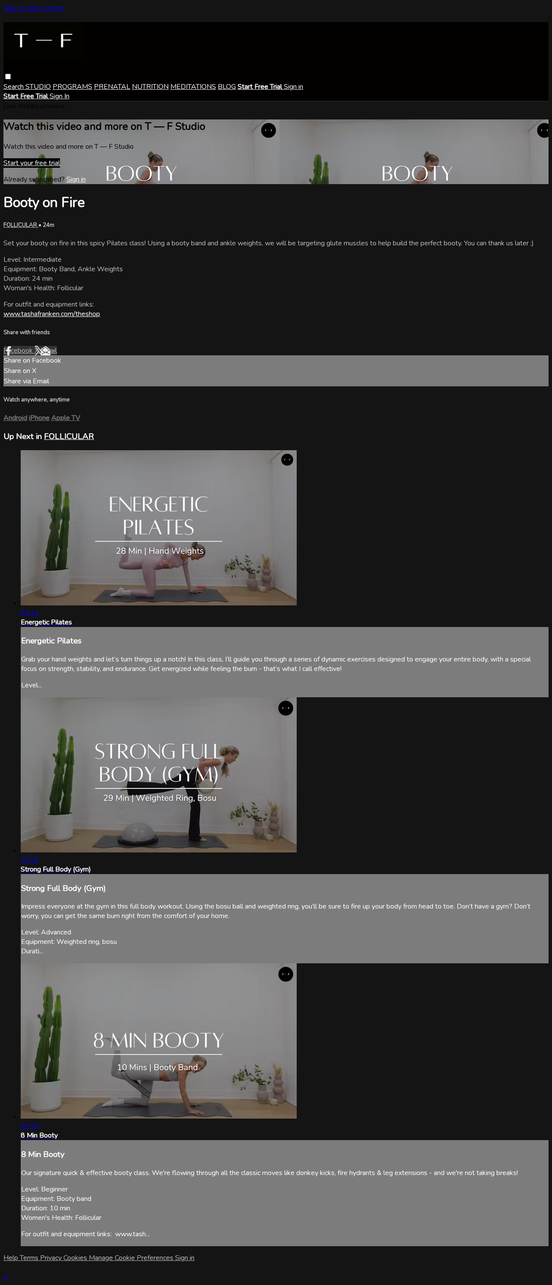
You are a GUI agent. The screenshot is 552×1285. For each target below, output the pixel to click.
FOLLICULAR (20, 225)
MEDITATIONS (193, 86)
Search (14, 86)
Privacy (51, 1258)
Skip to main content (34, 8)
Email (49, 350)
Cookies (76, 1258)
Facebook (18, 350)
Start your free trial (31, 163)
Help (11, 1258)
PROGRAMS (72, 86)
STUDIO (38, 86)
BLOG (227, 86)
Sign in (293, 86)
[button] (8, 76)
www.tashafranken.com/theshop (51, 314)
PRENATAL (112, 86)
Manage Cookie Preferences (132, 1258)
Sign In (59, 96)
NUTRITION (150, 86)
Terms (30, 1258)
